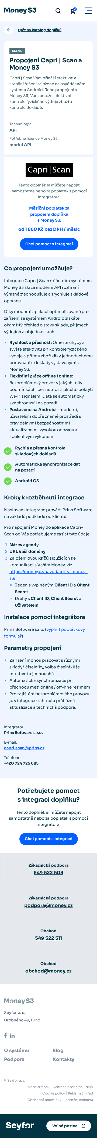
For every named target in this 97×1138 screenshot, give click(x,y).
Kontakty (63, 1059)
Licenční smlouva (78, 1100)
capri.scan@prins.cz (24, 748)
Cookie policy (53, 1093)
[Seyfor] (20, 1125)
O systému (16, 1050)
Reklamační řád (80, 1093)
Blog (58, 1050)
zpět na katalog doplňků (39, 30)
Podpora (14, 1059)
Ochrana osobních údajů (73, 1087)
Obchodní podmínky (44, 1100)
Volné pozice (65, 1125)
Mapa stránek (39, 1087)
